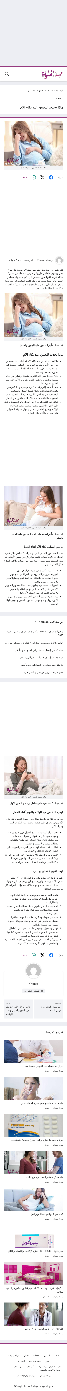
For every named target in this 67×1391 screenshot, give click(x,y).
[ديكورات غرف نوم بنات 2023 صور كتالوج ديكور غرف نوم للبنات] (33, 1280)
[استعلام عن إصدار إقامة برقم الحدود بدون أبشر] (33, 650)
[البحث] (7, 74)
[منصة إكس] (42, 177)
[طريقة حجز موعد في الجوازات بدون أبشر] (33, 665)
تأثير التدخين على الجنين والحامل (36, 345)
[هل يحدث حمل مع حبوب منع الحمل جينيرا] (33, 1093)
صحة (58, 98)
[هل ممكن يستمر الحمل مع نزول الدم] (33, 1167)
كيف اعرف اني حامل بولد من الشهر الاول (31, 803)
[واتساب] (33, 177)
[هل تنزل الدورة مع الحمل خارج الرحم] (33, 1319)
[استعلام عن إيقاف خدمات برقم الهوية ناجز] (33, 657)
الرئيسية (59, 90)
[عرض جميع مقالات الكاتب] (59, 260)
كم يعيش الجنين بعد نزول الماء (51, 1008)
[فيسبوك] (51, 177)
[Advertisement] (33, 33)
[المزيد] (25, 177)
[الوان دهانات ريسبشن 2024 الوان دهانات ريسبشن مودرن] (33, 643)
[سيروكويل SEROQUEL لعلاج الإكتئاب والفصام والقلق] (33, 1241)
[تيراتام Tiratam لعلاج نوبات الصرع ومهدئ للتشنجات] (33, 1130)
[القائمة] (15, 74)
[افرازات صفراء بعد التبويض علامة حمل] (33, 1056)
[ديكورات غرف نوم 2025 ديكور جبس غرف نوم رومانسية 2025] (33, 633)
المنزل (46, 1297)
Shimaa (40, 260)
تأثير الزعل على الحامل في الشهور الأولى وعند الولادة (18, 1010)
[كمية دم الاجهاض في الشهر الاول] (33, 1204)
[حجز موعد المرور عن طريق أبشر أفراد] (33, 672)
